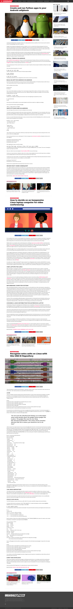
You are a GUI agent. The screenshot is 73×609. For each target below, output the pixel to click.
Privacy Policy (65, 608)
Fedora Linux (26, 323)
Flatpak (17, 259)
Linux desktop (36, 306)
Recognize (21, 567)
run (27, 175)
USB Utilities (31, 493)
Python (24, 175)
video (32, 329)
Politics (24, 1)
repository (25, 567)
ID (15, 567)
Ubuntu (28, 269)
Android (14, 175)
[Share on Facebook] (14, 39)
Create (19, 175)
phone (22, 175)
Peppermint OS (14, 324)
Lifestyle (52, 1)
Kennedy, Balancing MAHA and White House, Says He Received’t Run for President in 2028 (28, 191)
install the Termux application (13, 60)
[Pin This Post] (28, 39)
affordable (14, 329)
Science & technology (31, 1)
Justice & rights (40, 1)
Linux (30, 329)
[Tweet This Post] (21, 39)
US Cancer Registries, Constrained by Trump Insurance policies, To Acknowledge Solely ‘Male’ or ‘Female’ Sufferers (13, 583)
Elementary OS (20, 323)
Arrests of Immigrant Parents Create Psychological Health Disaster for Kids (13, 191)
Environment (46, 1)
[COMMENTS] (42, 39)
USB (28, 567)
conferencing (23, 329)
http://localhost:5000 (25, 150)
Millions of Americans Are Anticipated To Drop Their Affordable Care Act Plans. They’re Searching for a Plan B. (28, 345)
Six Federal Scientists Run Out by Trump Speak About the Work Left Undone (43, 191)
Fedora (24, 269)
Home (16, 1)
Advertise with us (54, 608)
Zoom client (32, 258)
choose (18, 329)
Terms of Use (60, 608)
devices (13, 567)
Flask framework (45, 53)
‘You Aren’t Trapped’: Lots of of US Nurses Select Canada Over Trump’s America (13, 345)
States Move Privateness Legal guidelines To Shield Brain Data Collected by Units (27, 583)
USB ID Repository (28, 492)
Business (19, 1)
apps (17, 175)
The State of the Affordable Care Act (43, 344)
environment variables (36, 136)
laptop (27, 329)
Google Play (9, 62)
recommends (12, 245)
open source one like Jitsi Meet (37, 242)
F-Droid (26, 62)
